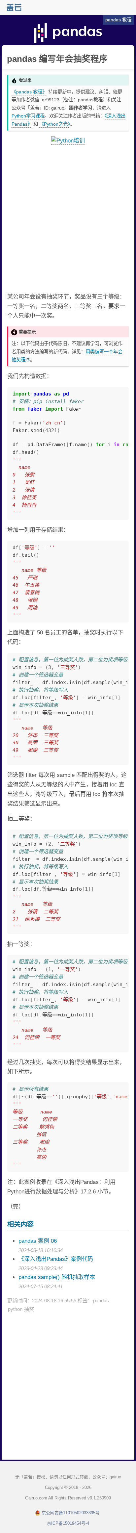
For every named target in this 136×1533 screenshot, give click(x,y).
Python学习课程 (28, 115)
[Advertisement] (68, 219)
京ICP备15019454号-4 (68, 1523)
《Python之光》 (54, 124)
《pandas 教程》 (29, 91)
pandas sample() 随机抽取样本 (56, 1277)
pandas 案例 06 (37, 1241)
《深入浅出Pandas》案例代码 (55, 1259)
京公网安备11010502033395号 (71, 1512)
